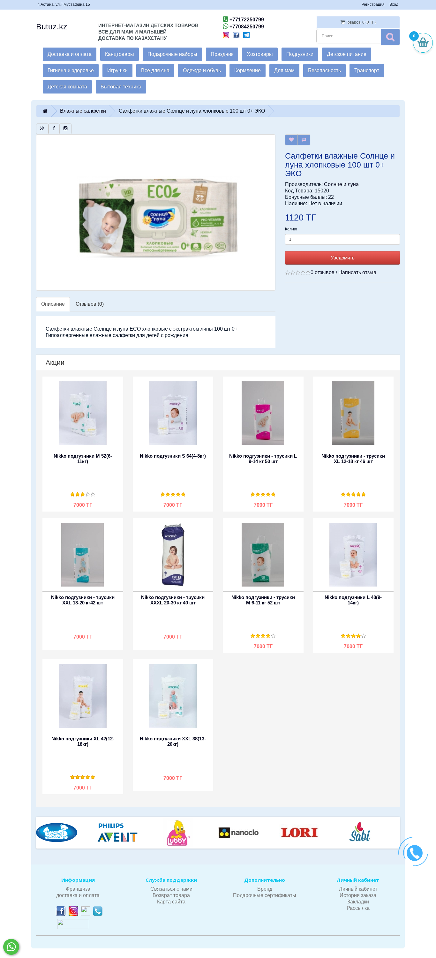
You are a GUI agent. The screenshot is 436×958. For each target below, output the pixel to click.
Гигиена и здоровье (71, 70)
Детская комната (67, 86)
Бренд (264, 889)
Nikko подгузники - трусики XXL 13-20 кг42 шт (83, 600)
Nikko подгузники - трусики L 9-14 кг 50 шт (263, 458)
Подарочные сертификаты (264, 895)
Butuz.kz (51, 26)
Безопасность (324, 70)
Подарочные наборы (172, 54)
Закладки (358, 901)
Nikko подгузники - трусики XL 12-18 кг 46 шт (353, 458)
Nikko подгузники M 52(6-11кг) (83, 458)
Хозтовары (260, 54)
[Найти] (390, 37)
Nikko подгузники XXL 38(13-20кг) (173, 741)
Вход (393, 4)
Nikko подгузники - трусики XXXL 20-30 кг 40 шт (173, 600)
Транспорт (366, 70)
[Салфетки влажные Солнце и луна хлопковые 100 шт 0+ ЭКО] (155, 212)
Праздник (222, 54)
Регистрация (373, 4)
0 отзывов (323, 272)
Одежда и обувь (202, 70)
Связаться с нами (171, 889)
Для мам (284, 70)
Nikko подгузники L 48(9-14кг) (353, 600)
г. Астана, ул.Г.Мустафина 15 (64, 4)
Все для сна (155, 70)
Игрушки (117, 70)
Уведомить (343, 257)
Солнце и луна (341, 184)
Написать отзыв (357, 272)
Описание (53, 304)
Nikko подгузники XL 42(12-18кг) (82, 741)
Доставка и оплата (70, 54)
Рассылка (358, 908)
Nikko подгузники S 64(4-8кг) (173, 456)
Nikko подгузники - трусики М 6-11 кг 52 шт (263, 600)
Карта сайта (171, 901)
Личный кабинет (358, 889)
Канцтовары (119, 54)
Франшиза (78, 889)
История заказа (358, 895)
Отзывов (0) (90, 304)
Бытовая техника (121, 86)
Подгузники (299, 54)
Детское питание (346, 54)
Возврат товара (171, 895)
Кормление (247, 70)
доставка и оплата (78, 895)
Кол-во (291, 229)
